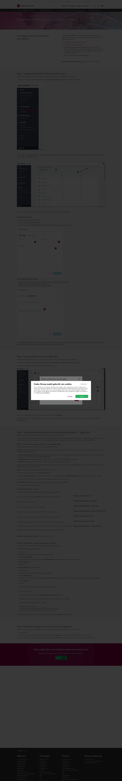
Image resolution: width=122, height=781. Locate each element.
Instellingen (70, 396)
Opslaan (82, 396)
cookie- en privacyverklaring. (43, 392)
